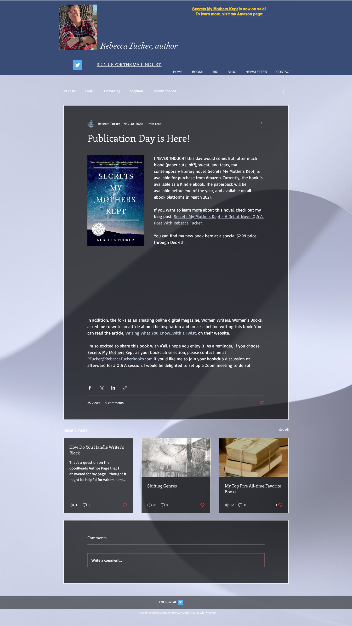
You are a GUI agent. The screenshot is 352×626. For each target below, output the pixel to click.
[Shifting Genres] (176, 457)
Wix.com (211, 612)
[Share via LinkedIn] (113, 388)
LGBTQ (90, 91)
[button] (282, 91)
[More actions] (262, 124)
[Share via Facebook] (89, 388)
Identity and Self (164, 91)
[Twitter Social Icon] (180, 602)
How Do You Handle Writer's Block (96, 450)
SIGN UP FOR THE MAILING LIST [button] (129, 64)
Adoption (136, 91)
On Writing (112, 91)
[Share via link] (125, 388)
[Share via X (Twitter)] (101, 388)
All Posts (69, 91)
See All (284, 429)
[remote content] (176, 281)
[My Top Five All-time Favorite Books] (253, 457)
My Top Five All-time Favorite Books (253, 488)
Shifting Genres (162, 486)
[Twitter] (77, 65)
